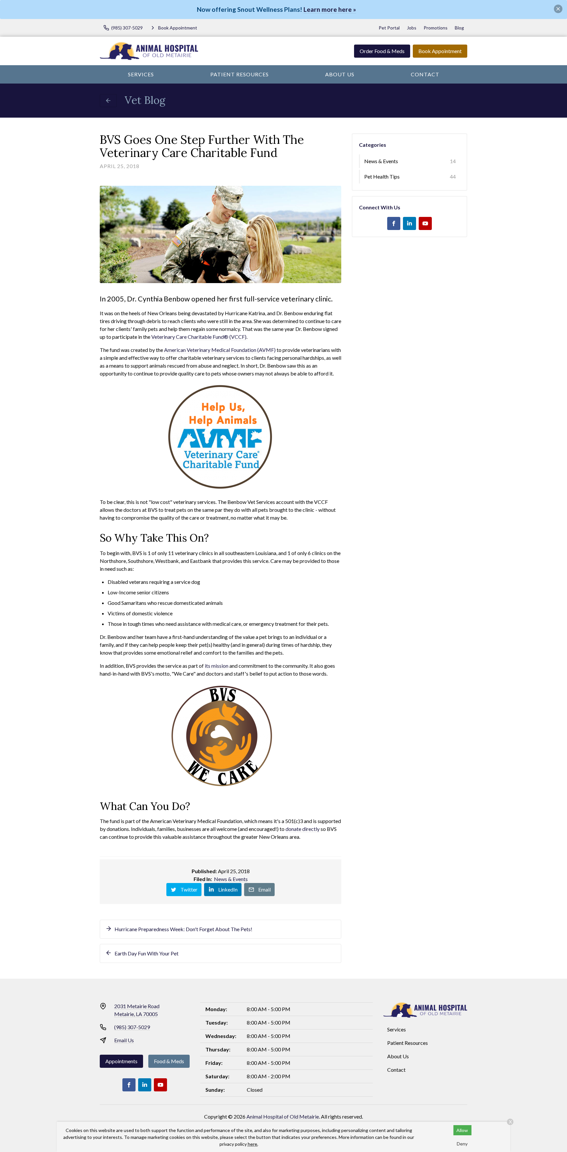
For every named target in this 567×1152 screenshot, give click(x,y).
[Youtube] (425, 223)
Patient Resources (239, 74)
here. (253, 1144)
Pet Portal (389, 27)
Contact (425, 74)
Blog (459, 27)
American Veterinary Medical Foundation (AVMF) (220, 350)
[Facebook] (393, 223)
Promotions (436, 27)
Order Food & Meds (382, 51)
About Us (339, 74)
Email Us (124, 1040)
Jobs (411, 27)
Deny (462, 1143)
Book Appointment (440, 51)
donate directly (302, 829)
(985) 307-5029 (132, 1027)
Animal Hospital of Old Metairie (282, 1116)
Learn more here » (330, 9)
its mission (216, 665)
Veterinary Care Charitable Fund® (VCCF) (198, 337)
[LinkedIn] (409, 223)
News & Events (231, 879)
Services (141, 74)
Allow (462, 1130)
